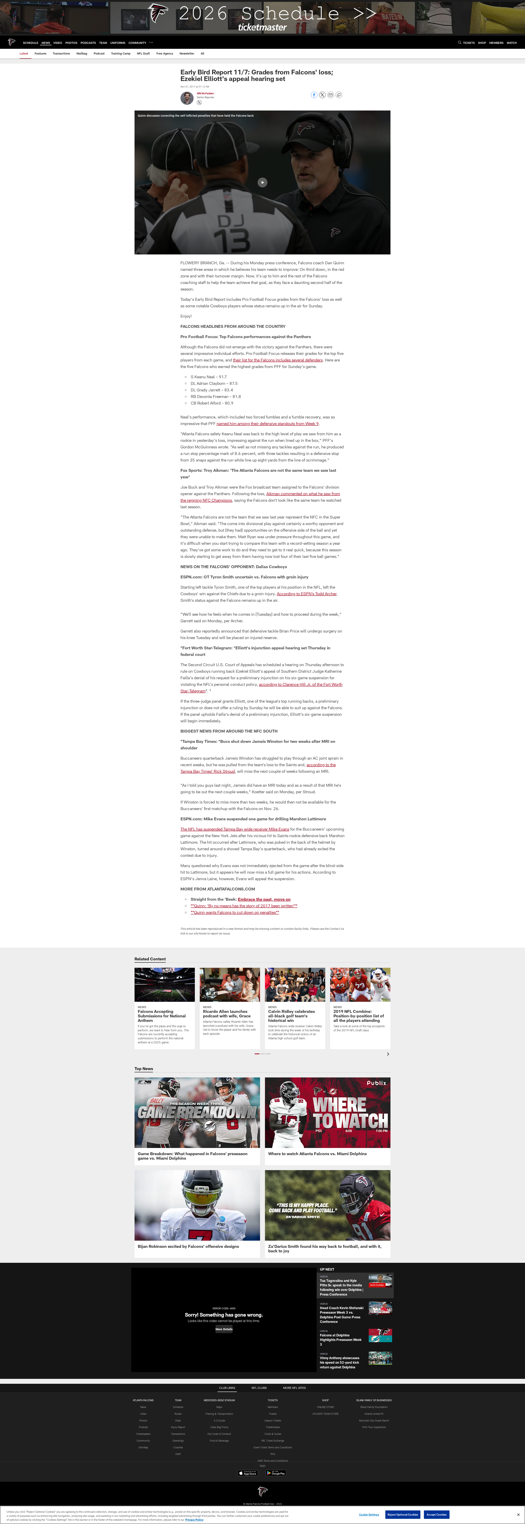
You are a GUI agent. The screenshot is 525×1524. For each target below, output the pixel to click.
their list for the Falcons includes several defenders (278, 359)
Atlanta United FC (374, 1413)
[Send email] (330, 97)
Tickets (273, 1413)
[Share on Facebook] (314, 97)
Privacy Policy (194, 1519)
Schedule (178, 1406)
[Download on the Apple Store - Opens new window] (247, 1473)
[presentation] (388, 1054)
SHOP (325, 1400)
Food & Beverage (219, 1440)
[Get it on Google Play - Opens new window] (276, 1475)
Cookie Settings (369, 1514)
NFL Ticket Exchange (272, 1440)
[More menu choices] (151, 42)
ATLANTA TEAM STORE (326, 1413)
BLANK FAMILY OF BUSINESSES (374, 1400)
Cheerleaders (143, 1433)
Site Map (143, 1447)
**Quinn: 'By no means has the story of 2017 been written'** (244, 905)
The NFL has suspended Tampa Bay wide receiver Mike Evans (234, 828)
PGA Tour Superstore (374, 1427)
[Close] (518, 1514)
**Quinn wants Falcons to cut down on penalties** (235, 912)
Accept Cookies (437, 1514)
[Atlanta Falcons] (262, 1492)
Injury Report (178, 1427)
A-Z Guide (219, 1420)
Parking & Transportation (219, 1413)
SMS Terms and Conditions (273, 1460)
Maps (219, 1406)
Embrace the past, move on (264, 899)
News (143, 1406)
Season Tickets (273, 1420)
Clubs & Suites (273, 1433)
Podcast (143, 1427)
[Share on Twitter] (322, 97)
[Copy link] (339, 95)
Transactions (178, 1433)
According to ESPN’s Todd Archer (306, 593)
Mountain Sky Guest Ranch (374, 1420)
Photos (143, 1420)
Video (143, 1413)
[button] (262, 182)
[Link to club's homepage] (11, 42)
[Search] (459, 42)
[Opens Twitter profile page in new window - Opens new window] (199, 102)
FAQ (272, 1453)
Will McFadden (205, 93)
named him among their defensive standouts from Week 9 (268, 423)
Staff (178, 1453)
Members (273, 1406)
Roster (178, 1413)
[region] (262, 1515)
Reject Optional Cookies (403, 1514)
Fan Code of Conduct (219, 1433)
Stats (178, 1420)
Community (143, 1440)
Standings (178, 1440)
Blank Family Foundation (374, 1406)
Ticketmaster (273, 1427)
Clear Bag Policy (219, 1427)
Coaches (178, 1447)
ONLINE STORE (325, 1406)
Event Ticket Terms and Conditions (273, 1447)
